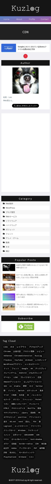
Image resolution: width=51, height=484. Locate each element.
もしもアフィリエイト (33, 382)
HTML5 (6, 408)
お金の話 (17, 351)
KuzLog (38, 355)
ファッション (27, 399)
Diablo (17, 386)
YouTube (19, 360)
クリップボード (10, 430)
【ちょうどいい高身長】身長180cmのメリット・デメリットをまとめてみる (32, 305)
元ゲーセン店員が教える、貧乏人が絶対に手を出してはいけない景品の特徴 (32, 276)
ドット (6, 368)
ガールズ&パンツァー (19, 439)
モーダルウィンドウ (26, 452)
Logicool (8, 426)
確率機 (42, 448)
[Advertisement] (25, 152)
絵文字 (6, 448)
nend (21, 421)
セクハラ (7, 399)
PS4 (34, 421)
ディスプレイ (40, 368)
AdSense (8, 355)
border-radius (26, 444)
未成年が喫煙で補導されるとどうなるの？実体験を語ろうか (32, 266)
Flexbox (8, 360)
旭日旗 (43, 444)
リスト (31, 457)
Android (22, 373)
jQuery (25, 413)
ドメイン (11, 390)
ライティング (33, 430)
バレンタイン (37, 395)
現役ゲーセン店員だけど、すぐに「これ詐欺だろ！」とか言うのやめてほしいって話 (32, 286)
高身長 (33, 413)
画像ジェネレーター (19, 404)
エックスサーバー (21, 426)
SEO (5, 386)
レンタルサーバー (32, 364)
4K (32, 368)
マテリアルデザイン (11, 413)
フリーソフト (36, 426)
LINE (16, 377)
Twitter (39, 386)
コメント (7, 435)
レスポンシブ (40, 360)
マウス (6, 439)
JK (28, 395)
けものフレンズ (35, 373)
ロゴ (31, 386)
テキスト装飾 (28, 351)
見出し (27, 421)
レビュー (40, 351)
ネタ (12, 347)
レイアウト (22, 347)
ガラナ (6, 444)
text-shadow (36, 439)
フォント (15, 368)
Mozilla (31, 408)
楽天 (5, 421)
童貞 (41, 390)
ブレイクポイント (27, 377)
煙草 (25, 386)
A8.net (13, 421)
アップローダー (25, 448)
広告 (39, 377)
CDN (37, 435)
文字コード (17, 435)
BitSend (22, 457)
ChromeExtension (23, 355)
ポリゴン (16, 399)
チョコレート (34, 404)
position (22, 417)
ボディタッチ (32, 390)
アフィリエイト (35, 417)
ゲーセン (7, 377)
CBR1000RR (29, 435)
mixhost (29, 360)
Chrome (7, 351)
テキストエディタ (18, 408)
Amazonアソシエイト (12, 382)
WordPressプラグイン (13, 364)
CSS (6, 347)
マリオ (6, 395)
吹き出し (13, 452)
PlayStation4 (10, 457)
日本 (37, 444)
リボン (6, 404)
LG (10, 386)
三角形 (13, 395)
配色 (39, 408)
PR (39, 413)
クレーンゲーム (10, 373)
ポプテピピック (10, 417)
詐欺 (5, 452)
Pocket (38, 399)
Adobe (14, 448)
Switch (21, 390)
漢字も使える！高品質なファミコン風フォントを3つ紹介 (32, 296)
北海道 (13, 444)
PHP (35, 448)
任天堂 (21, 395)
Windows (22, 430)
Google (25, 368)
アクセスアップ (36, 347)
